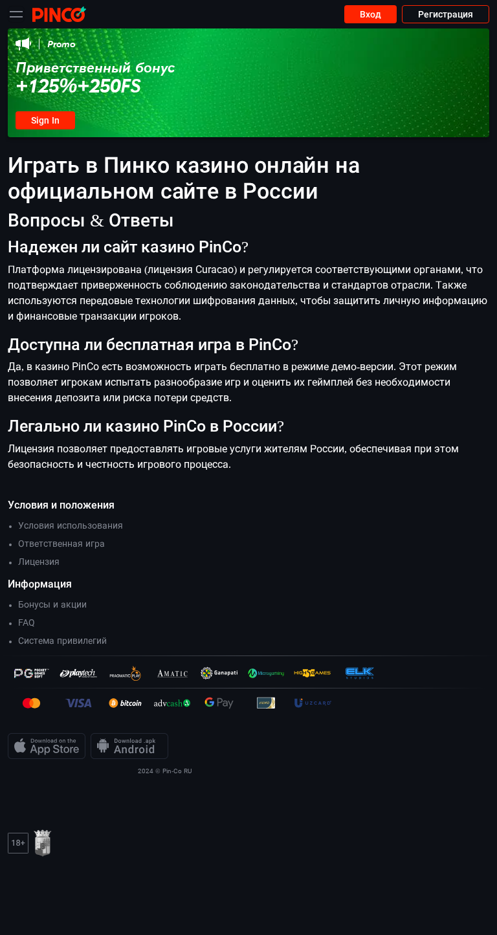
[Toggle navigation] (16, 14)
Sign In (45, 120)
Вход (370, 14)
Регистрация (445, 14)
